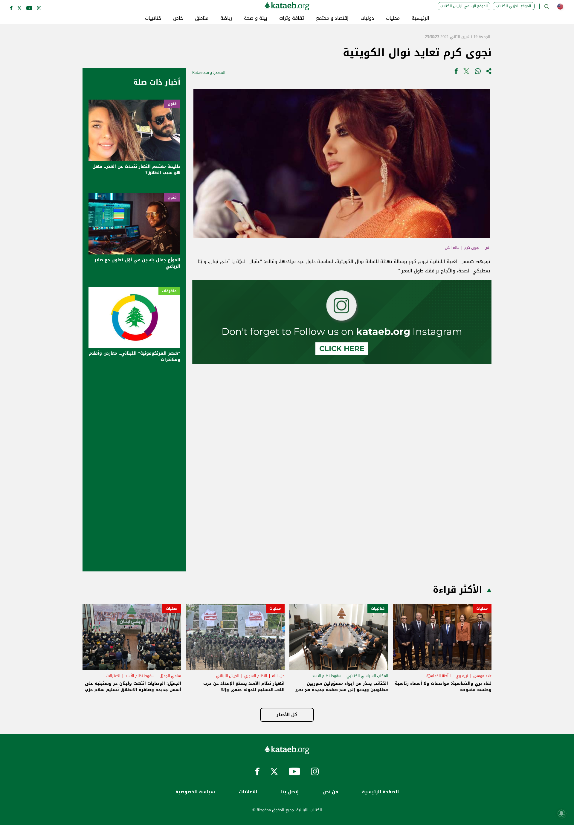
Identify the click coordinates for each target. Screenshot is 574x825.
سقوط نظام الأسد (326, 675)
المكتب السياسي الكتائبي (367, 675)
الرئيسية (420, 18)
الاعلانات (248, 792)
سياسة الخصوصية (195, 792)
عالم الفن (452, 247)
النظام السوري (255, 675)
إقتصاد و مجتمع (332, 18)
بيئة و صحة (255, 18)
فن (487, 247)
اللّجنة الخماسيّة (438, 675)
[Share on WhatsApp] (478, 72)
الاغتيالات (113, 675)
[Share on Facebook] (456, 72)
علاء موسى (482, 675)
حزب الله (278, 675)
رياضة (226, 18)
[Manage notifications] (561, 813)
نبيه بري (462, 675)
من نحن (330, 792)
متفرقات (169, 291)
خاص (178, 18)
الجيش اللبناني (227, 675)
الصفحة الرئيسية (380, 792)
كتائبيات (153, 18)
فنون (172, 103)
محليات (393, 18)
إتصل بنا (290, 792)
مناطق (201, 18)
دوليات (367, 18)
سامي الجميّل (170, 675)
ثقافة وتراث (291, 18)
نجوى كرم (472, 247)
